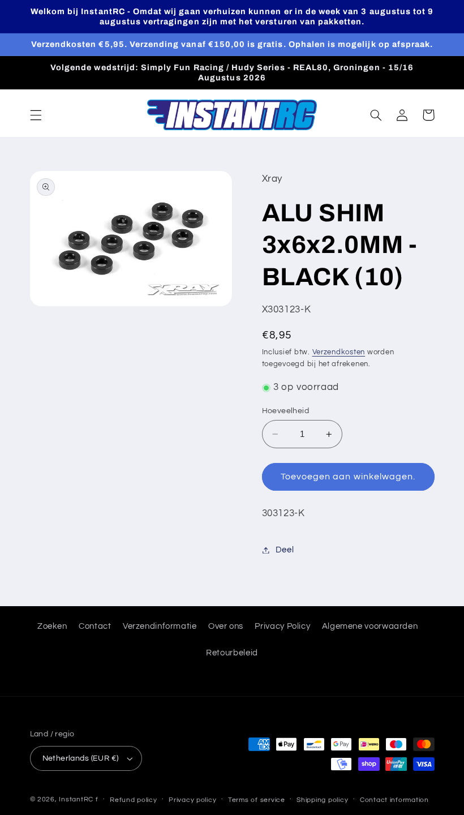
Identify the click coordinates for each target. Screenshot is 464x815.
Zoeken (52, 626)
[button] (36, 115)
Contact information (394, 800)
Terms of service (256, 800)
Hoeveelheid (286, 411)
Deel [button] (285, 550)
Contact (95, 626)
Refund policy (133, 800)
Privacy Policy (282, 626)
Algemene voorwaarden (370, 626)
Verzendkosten (339, 352)
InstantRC (76, 799)
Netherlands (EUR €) (80, 758)
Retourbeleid (232, 653)
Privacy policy (192, 800)
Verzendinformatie (160, 626)
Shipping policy (322, 800)
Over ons (225, 626)
